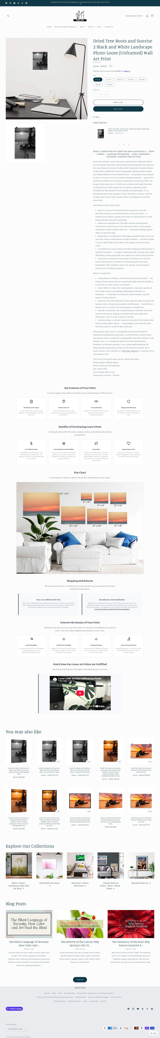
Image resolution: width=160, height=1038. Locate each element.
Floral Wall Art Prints (49, 883)
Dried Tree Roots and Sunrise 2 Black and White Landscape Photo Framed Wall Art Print (80, 770)
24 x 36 (109, 85)
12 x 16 (119, 79)
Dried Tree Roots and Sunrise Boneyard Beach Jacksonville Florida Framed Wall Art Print (80, 820)
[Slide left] (118, 144)
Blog (60, 993)
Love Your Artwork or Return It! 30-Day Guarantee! (112, 609)
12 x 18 (130, 79)
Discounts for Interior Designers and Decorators (55, 997)
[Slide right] (128, 144)
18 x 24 (98, 85)
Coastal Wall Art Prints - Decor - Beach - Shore (110, 886)
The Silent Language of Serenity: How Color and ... (29, 943)
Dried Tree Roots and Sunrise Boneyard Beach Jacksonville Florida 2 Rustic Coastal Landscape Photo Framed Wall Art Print (49, 821)
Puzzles (103, 1001)
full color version (129, 351)
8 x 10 (98, 79)
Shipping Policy (60, 1001)
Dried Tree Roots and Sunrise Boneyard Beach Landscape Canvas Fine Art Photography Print (110, 820)
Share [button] (97, 117)
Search (47, 993)
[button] (8, 15)
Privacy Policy (116, 997)
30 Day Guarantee (74, 1001)
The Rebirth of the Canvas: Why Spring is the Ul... (80, 943)
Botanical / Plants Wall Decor (79, 884)
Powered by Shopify (25, 1037)
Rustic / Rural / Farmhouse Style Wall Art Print (19, 886)
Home (54, 993)
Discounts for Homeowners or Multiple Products (95, 993)
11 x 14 (108, 79)
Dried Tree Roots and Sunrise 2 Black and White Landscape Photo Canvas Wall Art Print (128, 130)
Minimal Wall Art (140, 883)
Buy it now (118, 109)
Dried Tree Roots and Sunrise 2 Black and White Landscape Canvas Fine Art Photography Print (19, 771)
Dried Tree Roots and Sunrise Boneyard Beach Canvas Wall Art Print (141, 820)
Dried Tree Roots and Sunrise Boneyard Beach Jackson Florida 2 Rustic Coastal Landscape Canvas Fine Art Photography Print (19, 821)
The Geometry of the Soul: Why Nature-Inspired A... (131, 943)
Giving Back (93, 1001)
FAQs (85, 1001)
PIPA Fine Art (14, 1037)
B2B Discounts (81, 997)
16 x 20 (141, 79)
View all (80, 980)
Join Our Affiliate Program (98, 997)
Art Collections (69, 993)
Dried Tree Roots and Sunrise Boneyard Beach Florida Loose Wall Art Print (141, 770)
